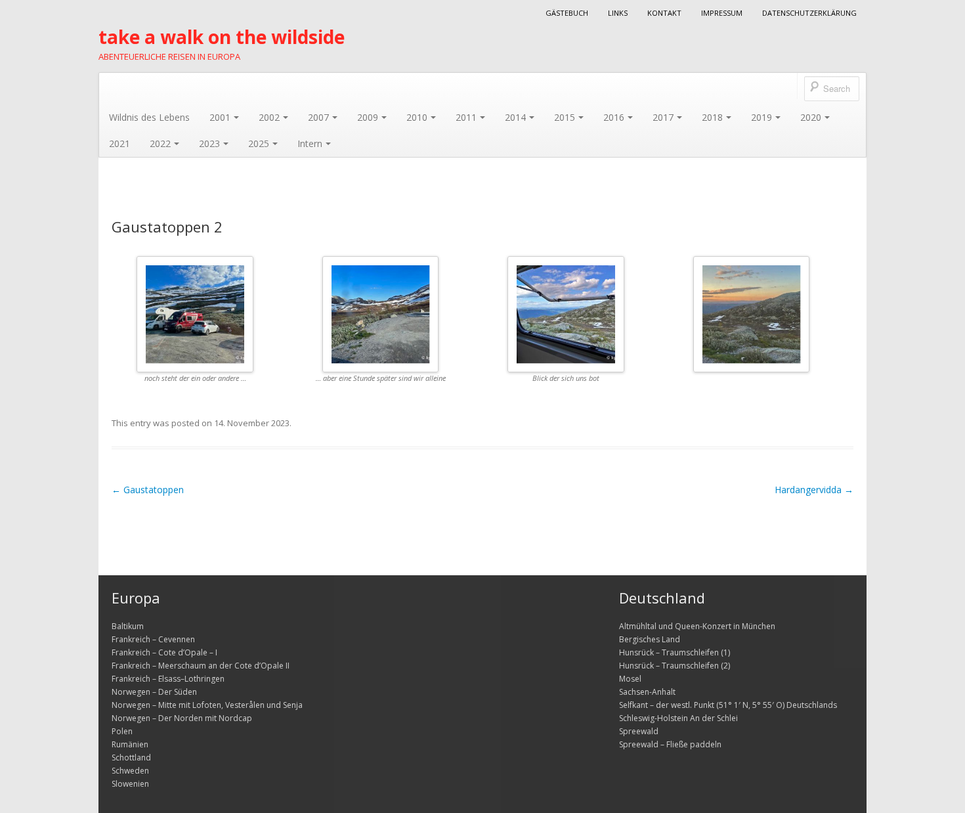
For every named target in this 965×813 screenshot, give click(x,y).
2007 (318, 117)
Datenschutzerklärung (809, 13)
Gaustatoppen (148, 489)
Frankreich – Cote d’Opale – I (164, 652)
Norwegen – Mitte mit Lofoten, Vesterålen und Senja (207, 705)
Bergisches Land (649, 639)
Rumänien (130, 744)
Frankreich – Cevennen (153, 639)
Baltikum (128, 626)
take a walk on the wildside (221, 36)
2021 (119, 143)
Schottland (131, 757)
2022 (160, 143)
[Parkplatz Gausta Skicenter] (195, 314)
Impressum (721, 13)
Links (618, 13)
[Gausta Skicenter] (380, 314)
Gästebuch (567, 13)
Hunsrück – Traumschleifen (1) (674, 652)
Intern (309, 143)
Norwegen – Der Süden (154, 691)
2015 (564, 117)
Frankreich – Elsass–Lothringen (168, 678)
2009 (367, 117)
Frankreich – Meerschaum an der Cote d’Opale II (201, 665)
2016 (613, 117)
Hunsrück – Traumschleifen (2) (674, 665)
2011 (466, 117)
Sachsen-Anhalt (647, 691)
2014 (515, 117)
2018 (712, 117)
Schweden (130, 770)
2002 (269, 117)
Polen (122, 731)
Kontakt (664, 13)
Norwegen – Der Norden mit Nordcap (182, 718)
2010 (416, 117)
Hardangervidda (814, 489)
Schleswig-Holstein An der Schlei (678, 718)
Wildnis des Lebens (149, 117)
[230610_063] (751, 314)
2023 (209, 143)
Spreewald (638, 731)
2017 (663, 117)
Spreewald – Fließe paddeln (670, 744)
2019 (761, 117)
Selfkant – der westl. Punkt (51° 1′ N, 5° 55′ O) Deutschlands (728, 705)
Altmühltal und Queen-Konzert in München (697, 626)
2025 (258, 143)
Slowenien (130, 783)
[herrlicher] (565, 314)
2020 (810, 117)
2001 (219, 117)
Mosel (630, 678)
